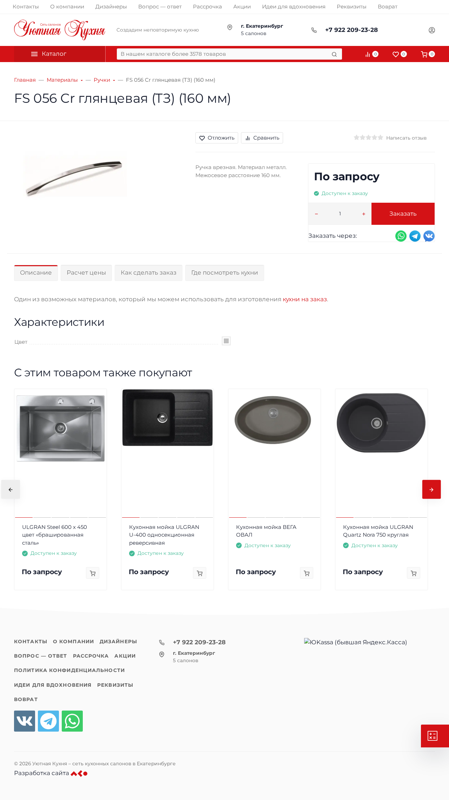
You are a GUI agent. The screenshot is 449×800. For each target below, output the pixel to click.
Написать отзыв (406, 138)
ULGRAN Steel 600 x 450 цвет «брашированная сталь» (54, 535)
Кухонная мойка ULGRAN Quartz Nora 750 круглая (378, 531)
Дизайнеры (118, 641)
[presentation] (10, 489)
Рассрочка (91, 656)
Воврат (26, 699)
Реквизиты (115, 685)
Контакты (30, 641)
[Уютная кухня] (59, 30)
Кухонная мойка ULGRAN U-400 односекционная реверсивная (164, 535)
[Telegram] (48, 721)
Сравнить (266, 137)
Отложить (221, 137)
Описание (36, 272)
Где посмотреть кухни (224, 272)
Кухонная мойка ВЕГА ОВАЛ (266, 531)
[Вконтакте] (24, 721)
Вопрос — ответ (40, 656)
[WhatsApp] (72, 721)
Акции (125, 656)
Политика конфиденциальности (69, 670)
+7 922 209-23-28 (351, 29)
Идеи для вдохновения (53, 685)
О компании (73, 641)
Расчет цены (86, 272)
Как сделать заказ (148, 272)
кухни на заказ (305, 299)
